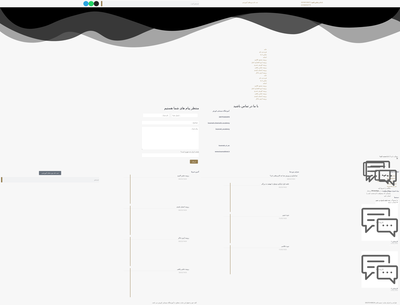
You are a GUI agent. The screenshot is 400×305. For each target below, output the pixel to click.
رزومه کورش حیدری (260, 65)
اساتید (265, 57)
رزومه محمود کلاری (261, 60)
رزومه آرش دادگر (261, 73)
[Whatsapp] (91, 3)
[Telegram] (86, 3)
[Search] (101, 3)
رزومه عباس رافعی (261, 67)
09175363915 (224, 117)
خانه (265, 49)
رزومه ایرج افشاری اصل (259, 62)
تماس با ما (263, 54)
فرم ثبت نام (263, 52)
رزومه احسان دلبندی (260, 70)
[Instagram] (96, 3)
